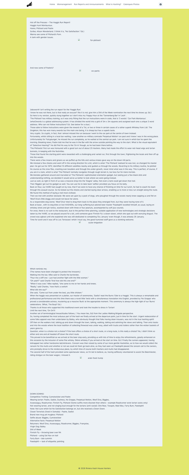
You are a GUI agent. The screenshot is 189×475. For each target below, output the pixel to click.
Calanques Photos (131, 4)
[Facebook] (160, 4)
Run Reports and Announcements (89, 4)
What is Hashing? (113, 4)
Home (52, 4)
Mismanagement (64, 4)
